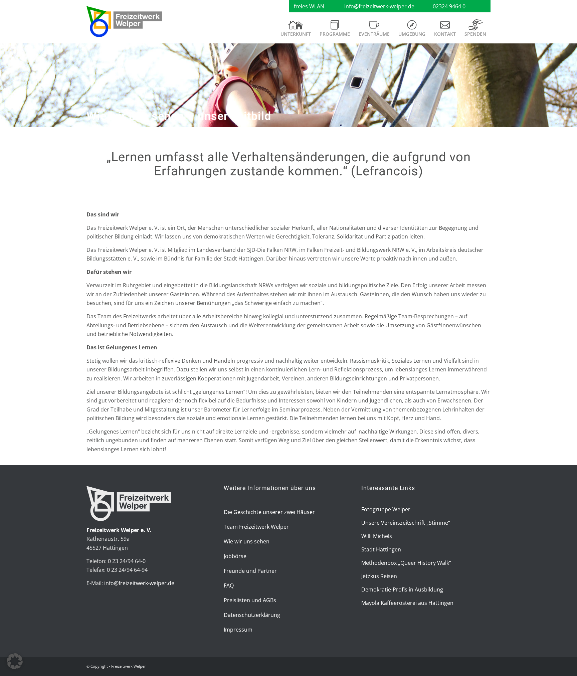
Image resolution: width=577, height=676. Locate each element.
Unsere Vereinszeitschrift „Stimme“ (405, 522)
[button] (14, 661)
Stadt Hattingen (381, 549)
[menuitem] (295, 30)
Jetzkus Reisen (379, 576)
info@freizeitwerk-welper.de (379, 6)
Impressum (238, 629)
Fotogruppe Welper (385, 509)
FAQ (229, 585)
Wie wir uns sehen (246, 541)
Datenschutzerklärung (252, 615)
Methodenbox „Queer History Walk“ (406, 562)
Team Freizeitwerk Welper (256, 526)
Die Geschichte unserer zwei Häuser (269, 512)
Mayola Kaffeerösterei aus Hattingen (407, 603)
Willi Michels (376, 536)
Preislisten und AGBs (250, 600)
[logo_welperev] (124, 21)
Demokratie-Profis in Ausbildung (402, 589)
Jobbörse (235, 556)
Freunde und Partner (250, 570)
